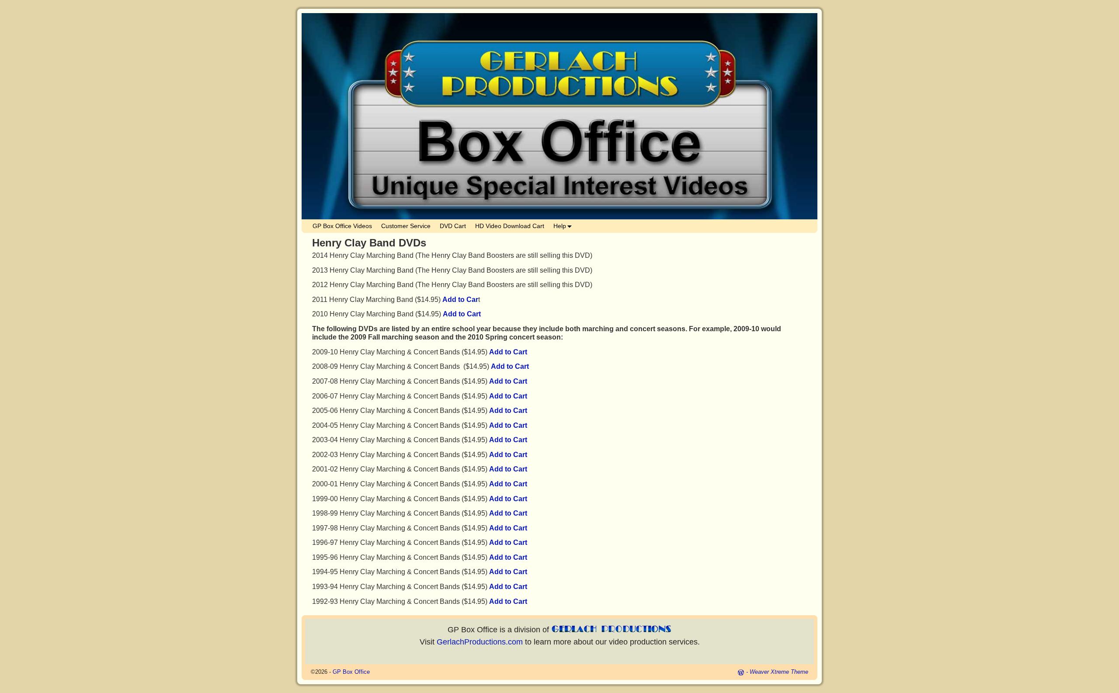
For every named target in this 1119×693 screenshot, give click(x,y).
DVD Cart (453, 225)
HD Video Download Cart (509, 225)
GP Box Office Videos (342, 225)
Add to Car (460, 299)
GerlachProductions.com (480, 642)
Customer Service (406, 225)
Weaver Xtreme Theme (779, 672)
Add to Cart (462, 314)
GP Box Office (351, 672)
